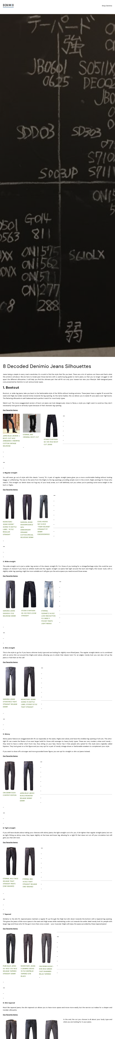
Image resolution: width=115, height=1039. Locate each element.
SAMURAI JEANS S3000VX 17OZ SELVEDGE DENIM (9, 613)
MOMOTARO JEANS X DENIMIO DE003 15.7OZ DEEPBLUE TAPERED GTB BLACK (28, 971)
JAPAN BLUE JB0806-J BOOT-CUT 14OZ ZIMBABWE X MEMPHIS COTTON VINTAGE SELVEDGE (11, 441)
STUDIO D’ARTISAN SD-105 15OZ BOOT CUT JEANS (51, 441)
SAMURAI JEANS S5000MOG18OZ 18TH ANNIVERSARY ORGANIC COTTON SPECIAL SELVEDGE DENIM (26, 529)
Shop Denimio (107, 6)
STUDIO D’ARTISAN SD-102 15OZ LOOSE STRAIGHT (28, 613)
